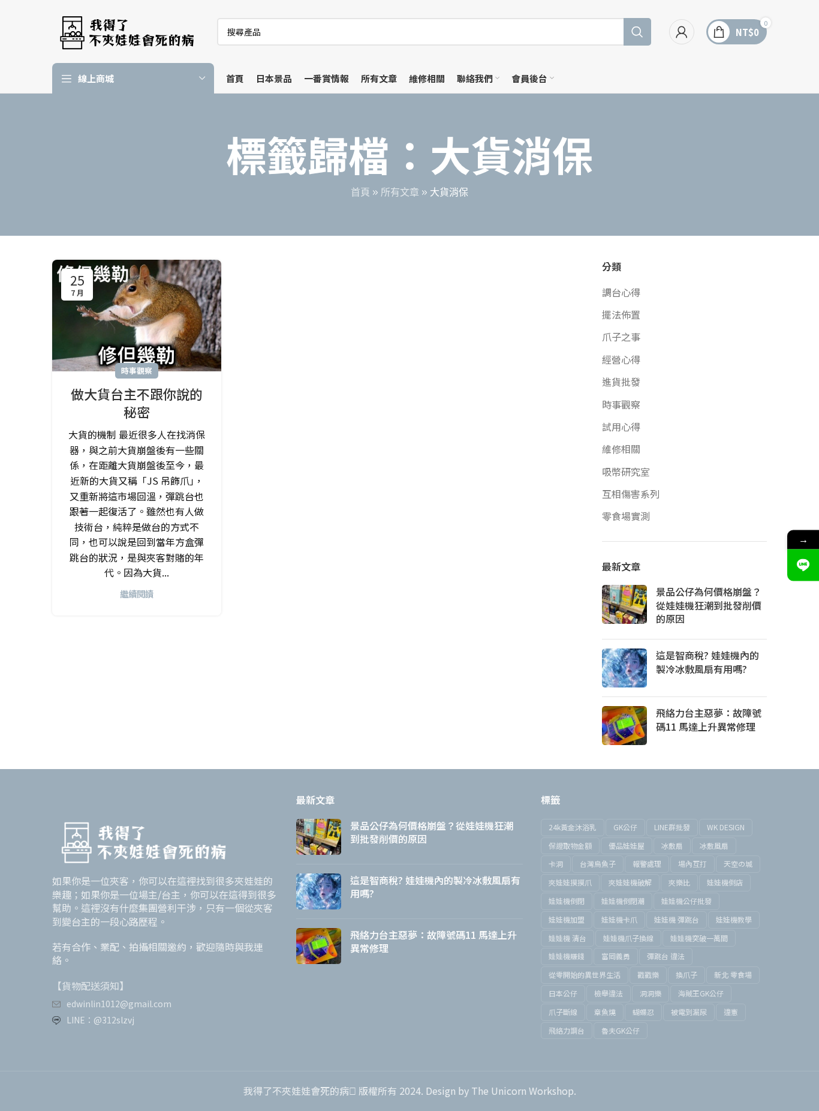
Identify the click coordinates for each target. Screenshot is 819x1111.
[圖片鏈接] (142, 840)
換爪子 (686, 974)
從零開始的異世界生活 (585, 974)
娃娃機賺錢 (567, 956)
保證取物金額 (570, 845)
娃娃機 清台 (567, 938)
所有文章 (400, 192)
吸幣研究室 (626, 471)
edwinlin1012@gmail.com (119, 1004)
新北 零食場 (733, 974)
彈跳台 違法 (666, 956)
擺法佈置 (621, 314)
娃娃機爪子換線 (628, 938)
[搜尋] (637, 32)
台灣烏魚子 (598, 863)
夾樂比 (679, 882)
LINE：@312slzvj (100, 1020)
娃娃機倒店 (725, 882)
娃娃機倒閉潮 (623, 901)
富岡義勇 (615, 956)
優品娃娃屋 (627, 845)
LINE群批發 (672, 827)
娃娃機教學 (734, 919)
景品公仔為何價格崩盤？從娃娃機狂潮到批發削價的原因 (708, 605)
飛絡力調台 (567, 1030)
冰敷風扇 (714, 845)
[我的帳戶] (681, 32)
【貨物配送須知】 (90, 985)
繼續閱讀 (136, 593)
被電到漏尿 (689, 1012)
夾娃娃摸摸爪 (570, 882)
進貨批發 (621, 381)
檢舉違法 (608, 993)
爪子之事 (621, 336)
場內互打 (692, 863)
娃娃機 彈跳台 (676, 919)
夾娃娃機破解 (630, 882)
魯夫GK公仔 (620, 1030)
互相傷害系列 (631, 493)
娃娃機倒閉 (567, 901)
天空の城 (738, 863)
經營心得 (621, 359)
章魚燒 (605, 1012)
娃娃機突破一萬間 (699, 938)
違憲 (731, 1012)
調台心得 (621, 292)
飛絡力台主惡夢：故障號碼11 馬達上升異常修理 (708, 719)
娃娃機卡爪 (619, 919)
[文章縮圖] (624, 607)
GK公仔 (625, 827)
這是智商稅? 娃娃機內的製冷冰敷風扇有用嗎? (707, 661)
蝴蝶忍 (643, 1012)
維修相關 (621, 448)
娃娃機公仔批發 (686, 901)
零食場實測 (626, 516)
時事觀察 (136, 370)
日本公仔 (563, 993)
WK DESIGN (726, 827)
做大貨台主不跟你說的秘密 (137, 403)
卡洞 (556, 863)
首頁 (360, 192)
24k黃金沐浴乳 (573, 827)
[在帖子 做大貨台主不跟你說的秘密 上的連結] (136, 315)
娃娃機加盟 (567, 919)
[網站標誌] (125, 30)
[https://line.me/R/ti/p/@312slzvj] (803, 565)
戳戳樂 (648, 974)
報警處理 (647, 863)
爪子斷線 (563, 1012)
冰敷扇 (672, 845)
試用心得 (621, 426)
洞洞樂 (650, 993)
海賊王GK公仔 (701, 993)
